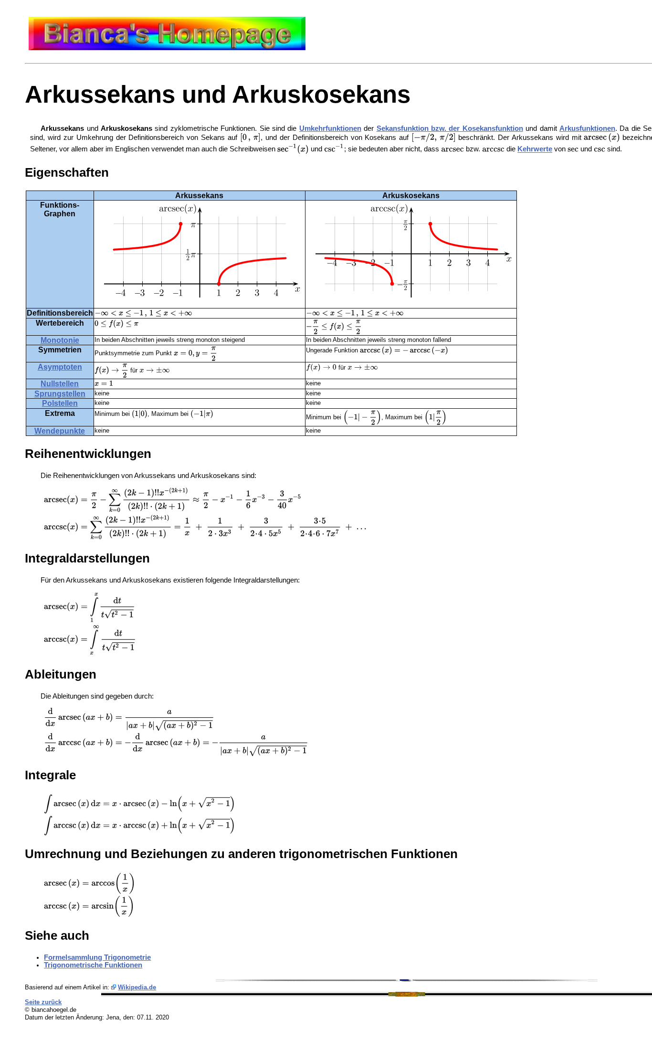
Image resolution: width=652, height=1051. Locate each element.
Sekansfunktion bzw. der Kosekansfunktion (450, 128)
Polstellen (60, 403)
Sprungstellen (59, 394)
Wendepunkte (59, 431)
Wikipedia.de (137, 987)
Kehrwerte (534, 149)
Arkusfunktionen (587, 128)
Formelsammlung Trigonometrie (97, 957)
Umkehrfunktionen (330, 128)
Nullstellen (60, 384)
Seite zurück (43, 1002)
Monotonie (60, 340)
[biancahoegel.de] (167, 48)
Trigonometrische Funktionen (93, 965)
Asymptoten (60, 367)
